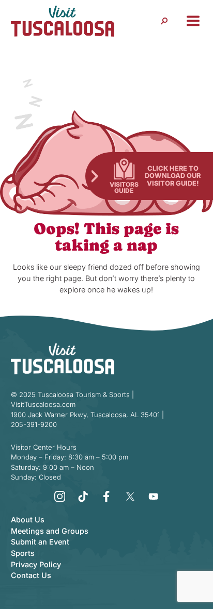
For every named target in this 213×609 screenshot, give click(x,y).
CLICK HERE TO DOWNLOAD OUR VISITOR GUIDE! (173, 175)
